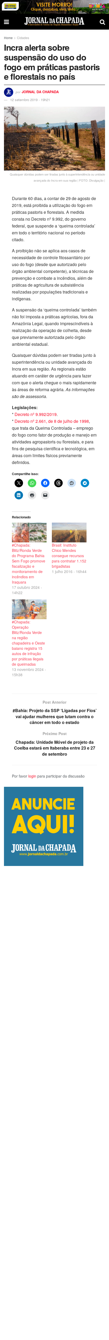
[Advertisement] (54, 1103)
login (32, 776)
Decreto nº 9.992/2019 (35, 414)
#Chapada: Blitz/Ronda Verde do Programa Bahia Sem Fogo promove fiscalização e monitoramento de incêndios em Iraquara (28, 563)
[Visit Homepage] (54, 21)
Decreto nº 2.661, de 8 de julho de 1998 (52, 421)
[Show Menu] (6, 22)
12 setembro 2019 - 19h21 (30, 99)
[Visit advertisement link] (54, 7)
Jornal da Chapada (40, 91)
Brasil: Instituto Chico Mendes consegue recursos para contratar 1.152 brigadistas (69, 555)
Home (8, 37)
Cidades (23, 37)
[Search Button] (102, 22)
